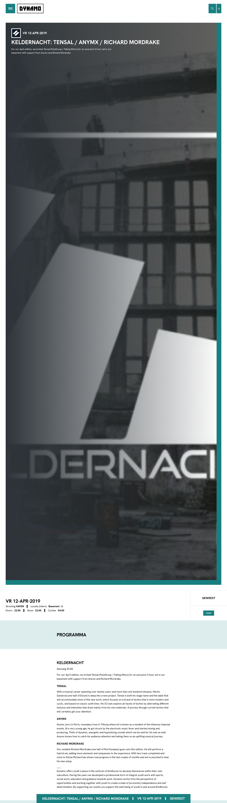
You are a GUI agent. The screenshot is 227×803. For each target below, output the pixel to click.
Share (208, 613)
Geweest (177, 798)
